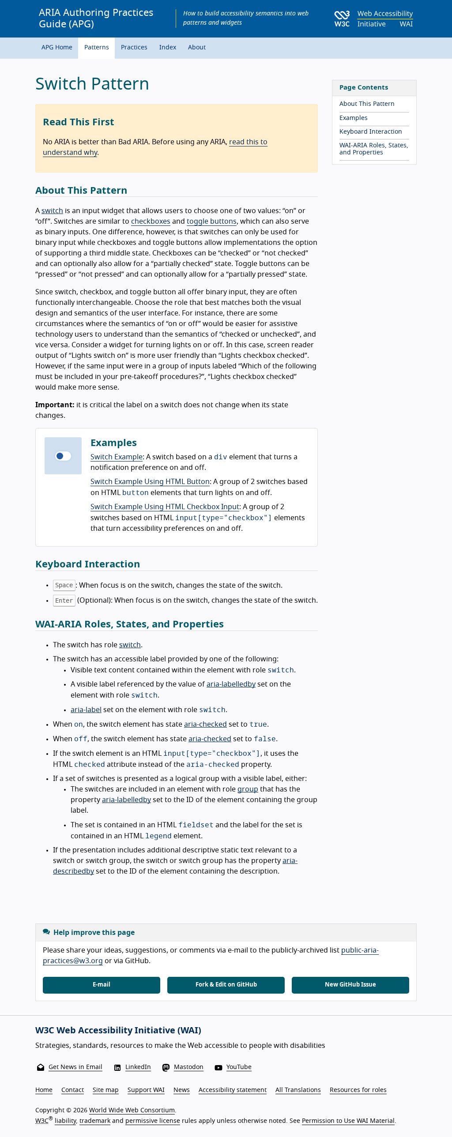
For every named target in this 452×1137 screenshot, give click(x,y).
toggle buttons (212, 221)
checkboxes (150, 221)
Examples (353, 118)
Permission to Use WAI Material (348, 1121)
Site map (106, 1090)
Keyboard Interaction (370, 132)
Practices (134, 48)
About (197, 48)
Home (44, 1090)
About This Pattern (367, 104)
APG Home (56, 48)
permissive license (152, 1121)
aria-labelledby (231, 684)
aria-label (86, 709)
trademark (94, 1121)
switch (52, 210)
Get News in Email (75, 1067)
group (247, 789)
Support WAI (146, 1090)
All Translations (298, 1090)
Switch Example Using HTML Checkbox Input (164, 506)
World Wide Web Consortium (132, 1110)
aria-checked (205, 724)
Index (167, 48)
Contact (72, 1090)
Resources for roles (358, 1090)
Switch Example (116, 457)
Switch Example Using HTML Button (150, 481)
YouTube (239, 1067)
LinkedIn (138, 1067)
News (181, 1090)
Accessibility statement (233, 1090)
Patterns (96, 48)
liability (65, 1121)
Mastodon (188, 1067)
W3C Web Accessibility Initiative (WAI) (118, 1030)
